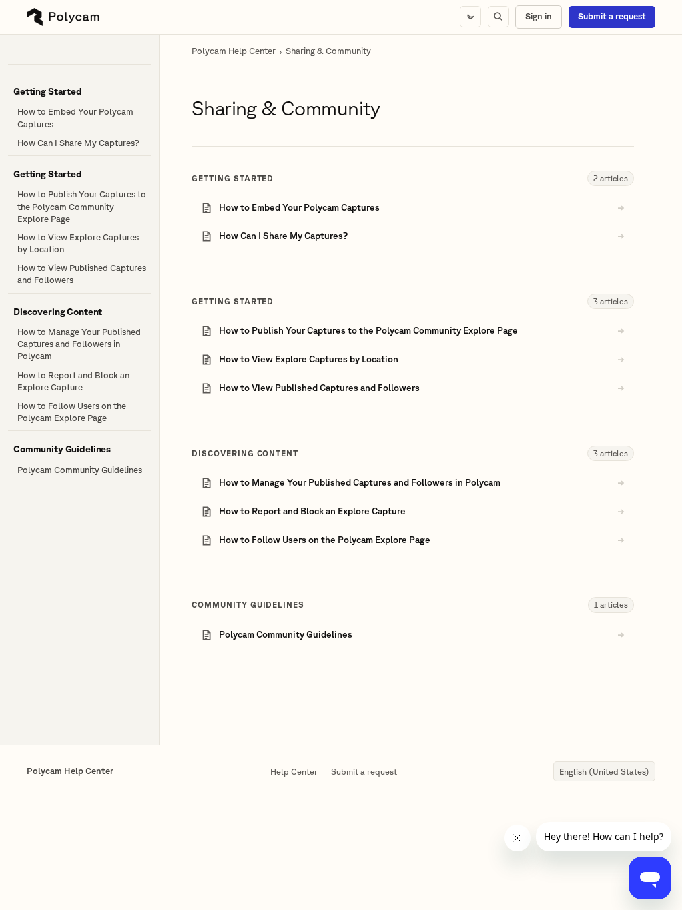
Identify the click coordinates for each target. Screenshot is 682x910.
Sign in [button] (538, 16)
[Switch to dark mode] (470, 16)
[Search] (498, 16)
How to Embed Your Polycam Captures (75, 118)
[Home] (63, 17)
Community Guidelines (248, 604)
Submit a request (612, 16)
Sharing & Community (328, 51)
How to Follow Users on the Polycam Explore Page (71, 412)
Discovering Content (245, 453)
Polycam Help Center (234, 51)
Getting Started (233, 178)
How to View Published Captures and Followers (81, 274)
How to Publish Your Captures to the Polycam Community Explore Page (81, 206)
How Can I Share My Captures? (78, 143)
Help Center (294, 771)
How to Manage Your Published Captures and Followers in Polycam (79, 344)
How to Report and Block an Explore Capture (73, 381)
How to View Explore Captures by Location (78, 243)
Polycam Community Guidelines (79, 470)
